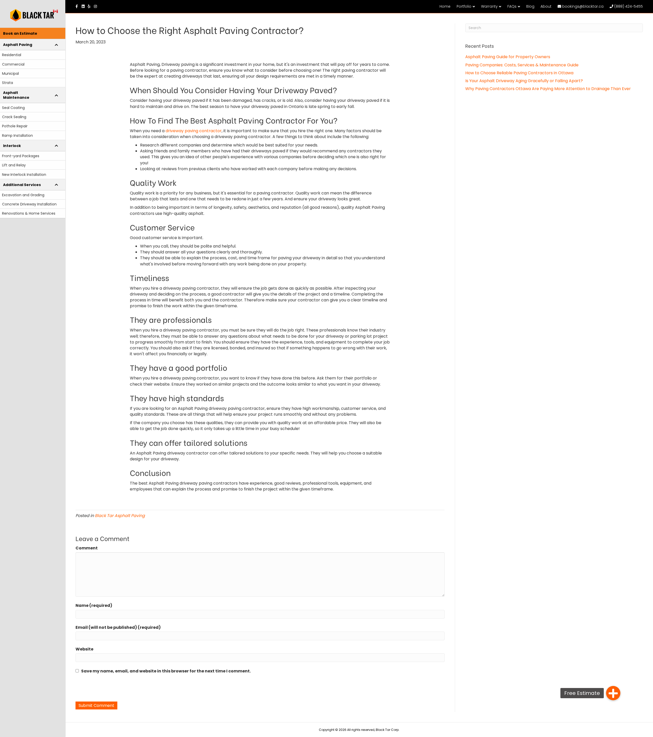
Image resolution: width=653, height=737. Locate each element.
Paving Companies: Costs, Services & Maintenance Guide (522, 65)
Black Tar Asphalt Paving (120, 516)
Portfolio (464, 6)
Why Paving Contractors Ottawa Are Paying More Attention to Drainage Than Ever (548, 89)
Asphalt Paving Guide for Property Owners (507, 57)
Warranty (489, 6)
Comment (87, 548)
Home (444, 6)
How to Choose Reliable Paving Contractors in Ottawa (519, 73)
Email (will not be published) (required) (118, 627)
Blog (530, 6)
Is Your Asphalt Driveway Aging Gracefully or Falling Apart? (524, 81)
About (546, 6)
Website (84, 649)
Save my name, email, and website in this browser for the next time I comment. (166, 671)
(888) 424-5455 (628, 6)
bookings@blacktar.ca (582, 6)
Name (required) (94, 605)
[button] (613, 693)
